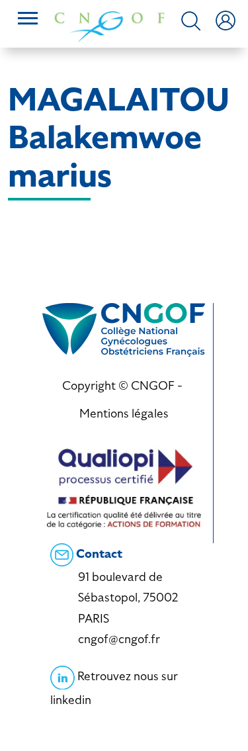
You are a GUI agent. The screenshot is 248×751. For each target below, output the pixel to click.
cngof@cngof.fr (119, 638)
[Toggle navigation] (28, 20)
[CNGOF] (110, 25)
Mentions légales (124, 413)
